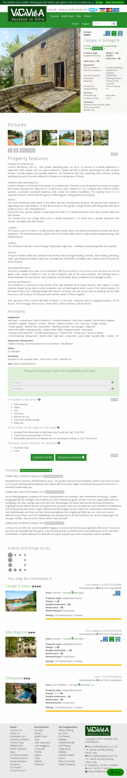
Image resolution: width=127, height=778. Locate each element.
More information (115, 2)
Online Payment (18, 748)
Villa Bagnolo (16, 632)
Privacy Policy (17, 742)
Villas (78, 16)
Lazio (37, 758)
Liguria (37, 754)
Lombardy (39, 748)
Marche (38, 761)
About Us (14, 733)
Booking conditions (19, 739)
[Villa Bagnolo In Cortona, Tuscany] (20, 646)
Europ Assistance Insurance (18, 763)
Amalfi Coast (67, 16)
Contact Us (41, 457)
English (86, 23)
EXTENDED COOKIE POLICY (18, 769)
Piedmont (39, 764)
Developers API (18, 736)
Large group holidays (65, 750)
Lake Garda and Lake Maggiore (42, 744)
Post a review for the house (35, 470)
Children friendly (66, 742)
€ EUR (75, 23)
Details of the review (53, 476)
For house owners (19, 754)
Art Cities (63, 733)
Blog (12, 751)
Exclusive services (70, 457)
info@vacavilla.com (77, 9)
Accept (99, 2)
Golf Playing (64, 745)
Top (114, 154)
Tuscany (54, 16)
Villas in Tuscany (67, 761)
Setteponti (14, 677)
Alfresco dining (66, 730)
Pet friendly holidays (64, 738)
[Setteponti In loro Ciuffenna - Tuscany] (20, 692)
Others (87, 16)
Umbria (38, 751)
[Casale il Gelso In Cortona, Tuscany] (20, 600)
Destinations (41, 727)
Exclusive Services (19, 758)
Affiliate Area (16, 745)
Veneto (38, 733)
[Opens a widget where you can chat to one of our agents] (115, 772)
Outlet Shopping (67, 764)
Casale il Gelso (18, 585)
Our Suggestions (68, 727)
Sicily (36, 739)
